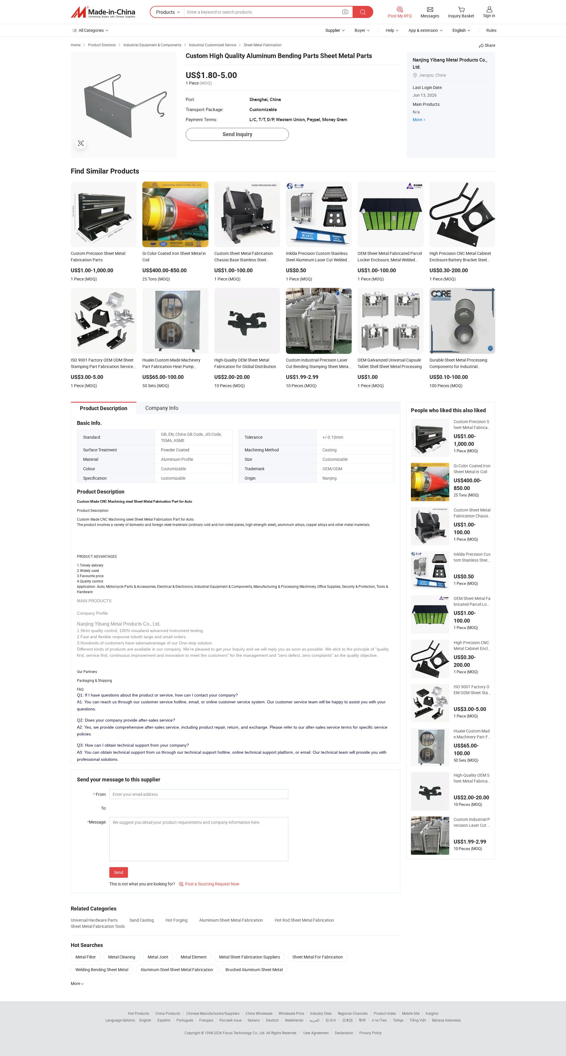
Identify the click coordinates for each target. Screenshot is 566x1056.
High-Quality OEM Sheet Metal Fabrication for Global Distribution (472, 778)
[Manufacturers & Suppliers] (103, 12)
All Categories (91, 30)
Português (185, 1020)
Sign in (489, 15)
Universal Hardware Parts (94, 920)
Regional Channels (353, 1013)
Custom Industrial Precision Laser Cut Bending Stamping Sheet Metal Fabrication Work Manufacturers (472, 822)
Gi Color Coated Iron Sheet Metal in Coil (472, 468)
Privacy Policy (370, 1032)
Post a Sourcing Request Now (209, 884)
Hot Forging (176, 920)
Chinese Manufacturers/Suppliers (212, 1013)
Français (206, 1020)
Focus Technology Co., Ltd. (244, 1032)
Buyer (360, 30)
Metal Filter (85, 957)
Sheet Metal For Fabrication (317, 957)
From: (99, 794)
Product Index (385, 1013)
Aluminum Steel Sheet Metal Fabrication (177, 969)
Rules (491, 30)
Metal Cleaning (121, 957)
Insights (432, 1013)
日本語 (347, 1020)
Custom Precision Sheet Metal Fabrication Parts (472, 424)
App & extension (423, 30)
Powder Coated (175, 450)
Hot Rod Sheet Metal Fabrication (304, 920)
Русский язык (230, 1020)
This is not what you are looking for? (142, 884)
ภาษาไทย (379, 1020)
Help (390, 30)
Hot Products (138, 1013)
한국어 (330, 1020)
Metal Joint (158, 957)
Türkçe (398, 1020)
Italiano (254, 1020)
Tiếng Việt (417, 1020)
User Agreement (316, 1032)
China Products (167, 1013)
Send (118, 872)
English (145, 1020)
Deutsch (272, 1020)
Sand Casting (141, 920)
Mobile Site (410, 1013)
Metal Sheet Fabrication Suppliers (249, 957)
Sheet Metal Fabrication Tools (98, 926)
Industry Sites (321, 1013)
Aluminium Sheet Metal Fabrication (231, 920)
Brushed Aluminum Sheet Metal (254, 969)
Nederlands (294, 1020)
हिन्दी (362, 1020)
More (417, 119)
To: (103, 808)
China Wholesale (259, 1013)
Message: (96, 822)
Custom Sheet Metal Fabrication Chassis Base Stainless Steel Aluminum (472, 513)
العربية (314, 1020)
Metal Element (194, 957)
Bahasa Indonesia (446, 1020)
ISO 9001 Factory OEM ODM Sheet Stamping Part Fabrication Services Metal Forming (472, 690)
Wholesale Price (291, 1013)
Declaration (344, 1032)
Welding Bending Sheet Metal (101, 969)
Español (163, 1020)
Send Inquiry (237, 134)
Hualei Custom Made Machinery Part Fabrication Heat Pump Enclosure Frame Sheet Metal (472, 734)
